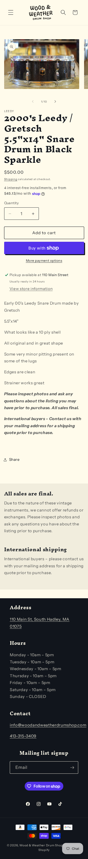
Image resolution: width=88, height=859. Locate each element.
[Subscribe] (72, 767)
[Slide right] (55, 101)
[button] (11, 12)
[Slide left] (32, 101)
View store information (31, 288)
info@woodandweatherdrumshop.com (48, 725)
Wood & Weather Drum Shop (41, 845)
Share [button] (14, 459)
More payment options (44, 260)
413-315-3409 (23, 736)
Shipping (10, 179)
